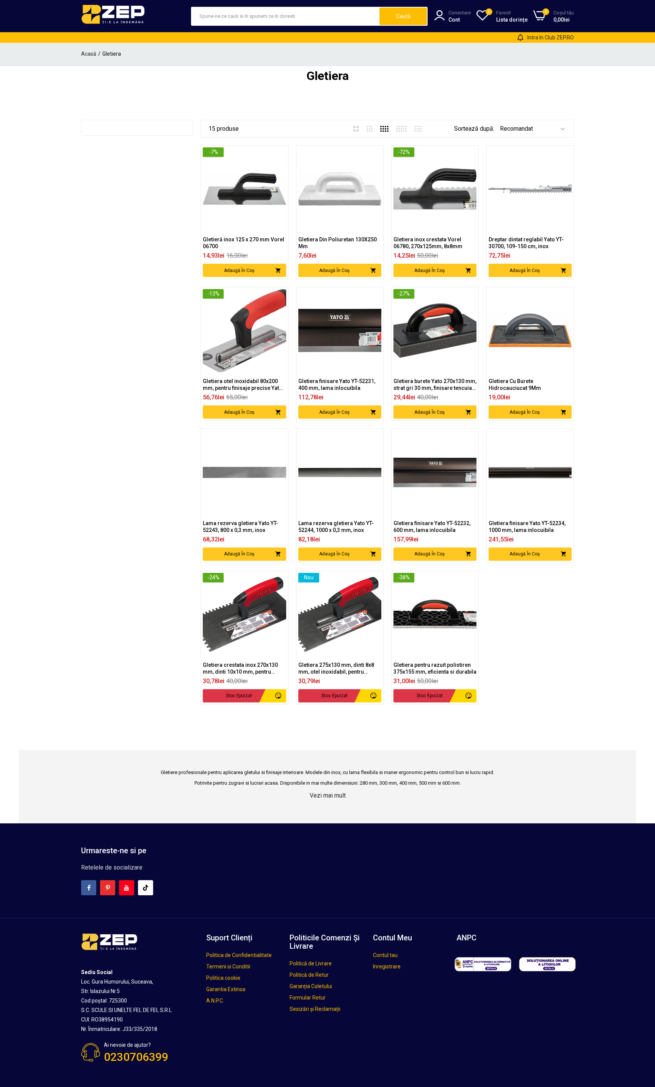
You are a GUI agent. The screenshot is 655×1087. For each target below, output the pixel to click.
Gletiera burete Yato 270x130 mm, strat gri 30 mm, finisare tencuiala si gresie (434, 384)
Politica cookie (223, 978)
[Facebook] (88, 887)
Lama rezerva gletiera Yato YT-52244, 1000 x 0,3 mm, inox (336, 526)
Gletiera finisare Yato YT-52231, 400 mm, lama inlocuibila (336, 384)
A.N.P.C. (215, 1001)
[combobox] (286, 16)
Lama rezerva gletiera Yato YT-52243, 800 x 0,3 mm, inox (240, 526)
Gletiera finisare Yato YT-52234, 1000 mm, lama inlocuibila (527, 526)
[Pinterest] (107, 887)
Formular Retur (308, 998)
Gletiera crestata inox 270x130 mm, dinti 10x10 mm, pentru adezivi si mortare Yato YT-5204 (242, 668)
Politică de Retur (309, 975)
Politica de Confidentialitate (239, 955)
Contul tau (385, 955)
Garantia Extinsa (225, 989)
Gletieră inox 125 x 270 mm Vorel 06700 (243, 242)
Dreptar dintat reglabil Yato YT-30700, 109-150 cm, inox (526, 242)
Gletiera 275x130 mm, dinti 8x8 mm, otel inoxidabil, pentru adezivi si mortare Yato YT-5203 (337, 668)
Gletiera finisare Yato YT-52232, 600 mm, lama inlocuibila (431, 526)
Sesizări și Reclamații (315, 1009)
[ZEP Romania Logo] (113, 16)
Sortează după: (474, 128)
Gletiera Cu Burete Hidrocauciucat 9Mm (515, 384)
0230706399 (136, 1057)
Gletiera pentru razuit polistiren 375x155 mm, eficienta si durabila (434, 668)
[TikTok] (145, 887)
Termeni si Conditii (228, 966)
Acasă (88, 54)
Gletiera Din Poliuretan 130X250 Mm (337, 242)
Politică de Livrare (311, 963)
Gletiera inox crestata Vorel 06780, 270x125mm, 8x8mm (427, 242)
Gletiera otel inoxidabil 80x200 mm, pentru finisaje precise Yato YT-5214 (242, 384)
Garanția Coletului (311, 986)
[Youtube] (126, 887)
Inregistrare (387, 966)
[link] (279, 154)
